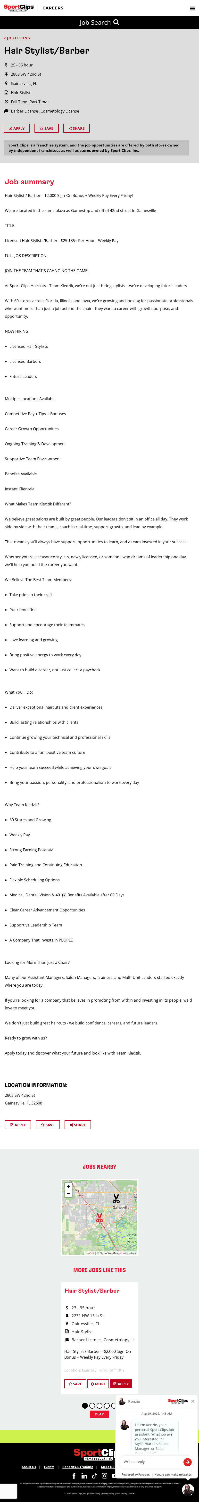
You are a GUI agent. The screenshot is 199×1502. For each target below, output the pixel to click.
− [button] (68, 1194)
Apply (18, 128)
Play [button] (99, 1414)
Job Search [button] (95, 22)
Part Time (38, 102)
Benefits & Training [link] (77, 1467)
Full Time (19, 102)
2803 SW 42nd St (26, 74)
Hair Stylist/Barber (92, 1291)
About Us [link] (29, 1467)
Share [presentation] (78, 128)
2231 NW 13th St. (88, 1315)
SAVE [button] (48, 128)
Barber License (24, 111)
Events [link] (49, 1467)
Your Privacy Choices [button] (125, 1493)
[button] (116, 1198)
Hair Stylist (21, 92)
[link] (74, 1476)
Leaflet (89, 1253)
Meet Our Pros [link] (112, 1467)
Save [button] (77, 1383)
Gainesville (21, 83)
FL (35, 83)
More (100, 1383)
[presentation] (192, 8)
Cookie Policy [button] (94, 1493)
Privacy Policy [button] (108, 1493)
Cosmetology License (60, 111)
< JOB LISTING (17, 38)
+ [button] (68, 1186)
